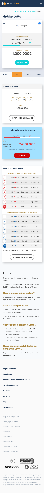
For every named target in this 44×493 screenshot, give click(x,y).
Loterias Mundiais (10, 385)
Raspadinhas (8, 407)
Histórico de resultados (22, 118)
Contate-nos (7, 436)
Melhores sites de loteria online (16, 380)
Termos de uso (8, 441)
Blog (4, 402)
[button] (41, 3)
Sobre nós (6, 431)
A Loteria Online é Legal (11, 427)
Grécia (5, 74)
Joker (39, 74)
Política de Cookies (10, 446)
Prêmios (6, 391)
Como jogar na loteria (10, 422)
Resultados (32, 12)
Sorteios (6, 396)
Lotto (17, 74)
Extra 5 (27, 74)
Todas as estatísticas (22, 257)
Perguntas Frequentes (11, 417)
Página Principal (20, 12)
